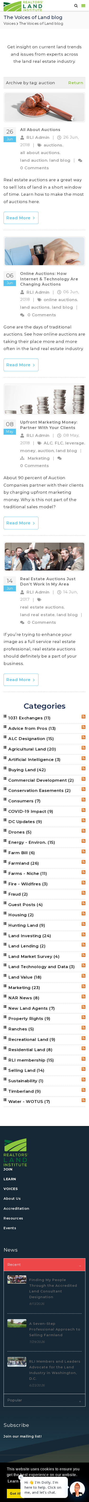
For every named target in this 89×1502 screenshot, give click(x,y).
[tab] (44, 1264)
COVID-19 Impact (30, 811)
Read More (19, 217)
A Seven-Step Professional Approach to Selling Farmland (54, 1329)
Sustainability (25, 1080)
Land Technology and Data (41, 966)
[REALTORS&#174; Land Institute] (23, 5)
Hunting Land (26, 925)
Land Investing (29, 935)
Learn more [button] (18, 1481)
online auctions (60, 299)
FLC (59, 443)
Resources (13, 1218)
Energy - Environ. (31, 842)
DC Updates (25, 821)
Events (10, 1228)
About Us (12, 1198)
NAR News (23, 997)
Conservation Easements (39, 790)
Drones (20, 832)
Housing (21, 914)
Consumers (24, 801)
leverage (74, 443)
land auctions (35, 307)
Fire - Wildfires (28, 884)
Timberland (24, 1091)
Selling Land (26, 1070)
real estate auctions (42, 607)
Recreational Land (32, 1039)
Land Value (25, 977)
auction (46, 450)
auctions (53, 145)
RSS (83, 716)
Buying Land (27, 769)
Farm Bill (21, 852)
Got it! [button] (15, 1493)
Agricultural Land (32, 749)
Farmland (23, 863)
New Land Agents (31, 1008)
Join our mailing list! (23, 1436)
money (28, 450)
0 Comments (34, 168)
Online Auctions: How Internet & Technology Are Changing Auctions (49, 279)
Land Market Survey (34, 956)
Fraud (18, 894)
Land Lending (27, 946)
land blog (59, 160)
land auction (33, 160)
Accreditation (16, 1208)
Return (75, 82)
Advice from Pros (32, 728)
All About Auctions (40, 129)
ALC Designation (31, 738)
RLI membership (31, 1060)
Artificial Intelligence (34, 759)
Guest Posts (25, 904)
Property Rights (29, 1018)
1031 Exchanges (29, 718)
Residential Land (30, 1049)
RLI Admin (38, 137)
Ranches (21, 1029)
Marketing (39, 458)
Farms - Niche (27, 873)
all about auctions (40, 152)
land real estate (37, 614)
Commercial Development (41, 780)
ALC (48, 443)
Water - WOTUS (29, 1101)
